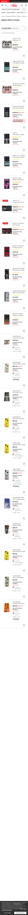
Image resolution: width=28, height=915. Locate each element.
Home (3, 16)
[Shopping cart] (25, 5)
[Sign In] (22, 5)
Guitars (3, 12)
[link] (19, 39)
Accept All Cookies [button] (20, 912)
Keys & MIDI (20, 12)
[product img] (7, 44)
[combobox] (19, 28)
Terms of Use (23, 908)
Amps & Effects (11, 12)
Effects (19, 16)
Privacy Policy (17, 903)
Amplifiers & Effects (11, 16)
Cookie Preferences (7, 910)
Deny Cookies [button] (8, 912)
